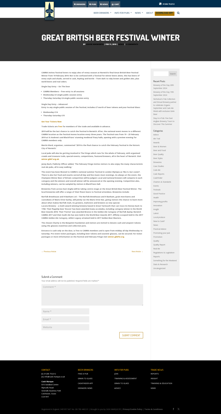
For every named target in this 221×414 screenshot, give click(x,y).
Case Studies (158, 166)
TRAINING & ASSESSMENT (125, 378)
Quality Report (159, 244)
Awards (156, 142)
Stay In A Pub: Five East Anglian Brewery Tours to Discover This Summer (163, 121)
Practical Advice (159, 229)
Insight (156, 209)
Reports (156, 256)
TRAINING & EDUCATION (161, 383)
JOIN (116, 374)
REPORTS (155, 374)
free (60, 126)
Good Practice (159, 193)
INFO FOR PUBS (122, 13)
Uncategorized (159, 268)
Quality (156, 241)
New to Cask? (159, 221)
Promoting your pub (161, 233)
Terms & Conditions (153, 409)
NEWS (105, 4)
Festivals (157, 189)
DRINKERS (80, 4)
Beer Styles (158, 158)
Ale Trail (156, 138)
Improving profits (160, 201)
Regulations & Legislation (163, 252)
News (121, 44)
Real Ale (156, 248)
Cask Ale (156, 170)
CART (116, 4)
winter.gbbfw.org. (116, 237)
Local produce (159, 217)
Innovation (157, 205)
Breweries (157, 162)
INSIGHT (154, 378)
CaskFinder (157, 178)
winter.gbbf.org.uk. (50, 159)
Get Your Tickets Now (51, 121)
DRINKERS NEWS (85, 388)
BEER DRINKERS (101, 13)
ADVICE (117, 388)
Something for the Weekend (165, 260)
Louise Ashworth (95, 44)
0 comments (132, 44)
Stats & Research (160, 264)
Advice (156, 134)
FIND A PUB (83, 374)
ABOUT (149, 13)
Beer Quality (158, 154)
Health (156, 197)
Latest (156, 213)
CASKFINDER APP (85, 383)
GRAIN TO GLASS (85, 378)
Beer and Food (159, 150)
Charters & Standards (162, 182)
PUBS (93, 4)
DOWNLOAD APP (164, 13)
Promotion (157, 237)
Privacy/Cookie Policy (132, 409)
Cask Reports (158, 174)
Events (156, 186)
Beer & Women (159, 146)
